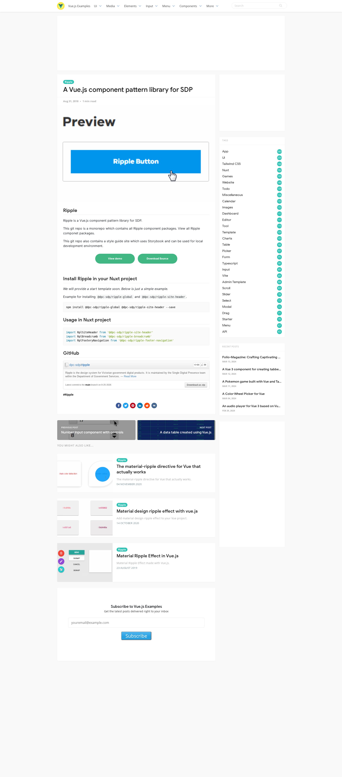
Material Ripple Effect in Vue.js (148, 556)
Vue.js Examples (79, 6)
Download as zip (196, 385)
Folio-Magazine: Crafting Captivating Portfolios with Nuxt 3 (266, 357)
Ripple (68, 82)
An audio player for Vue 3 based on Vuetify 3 (254, 406)
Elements (130, 6)
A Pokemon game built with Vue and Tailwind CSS (258, 382)
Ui (95, 6)
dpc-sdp (75, 365)
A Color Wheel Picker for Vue (243, 394)
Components (188, 6)
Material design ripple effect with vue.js (157, 511)
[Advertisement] (171, 42)
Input (149, 6)
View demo (115, 258)
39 (205, 365)
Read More (130, 376)
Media (110, 6)
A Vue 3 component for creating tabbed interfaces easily (264, 369)
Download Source (157, 258)
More (210, 6)
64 (198, 365)
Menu (166, 6)
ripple (85, 365)
